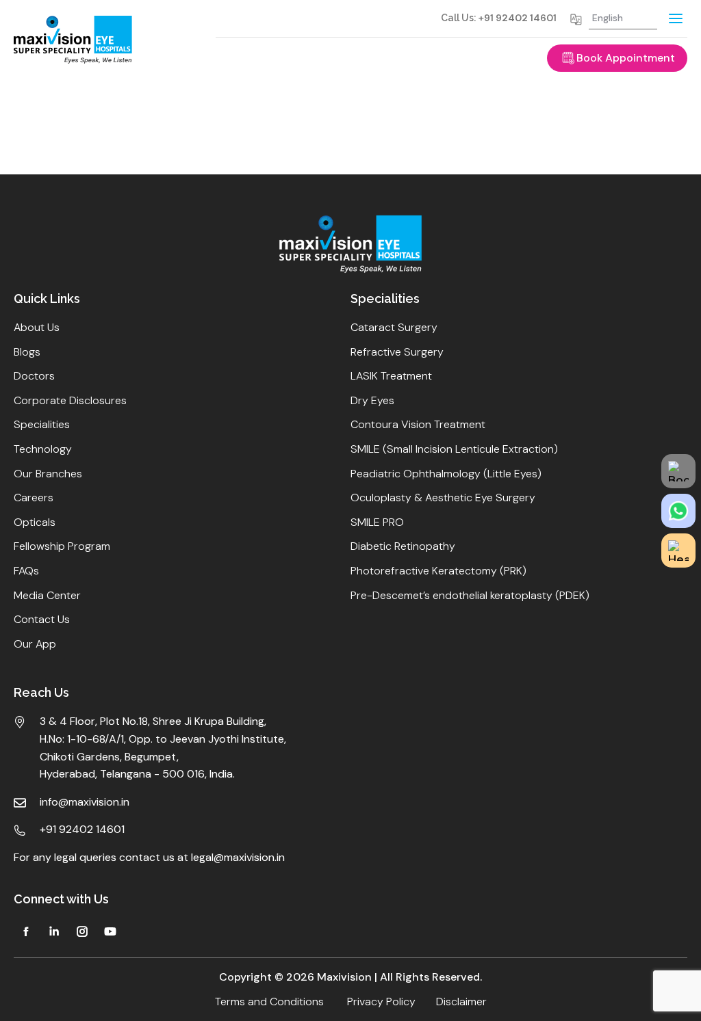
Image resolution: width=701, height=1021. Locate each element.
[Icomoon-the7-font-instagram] (82, 931)
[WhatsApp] (678, 511)
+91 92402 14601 (518, 18)
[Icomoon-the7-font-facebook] (26, 931)
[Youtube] (110, 931)
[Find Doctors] (678, 550)
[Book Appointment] (678, 471)
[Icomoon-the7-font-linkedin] (54, 931)
